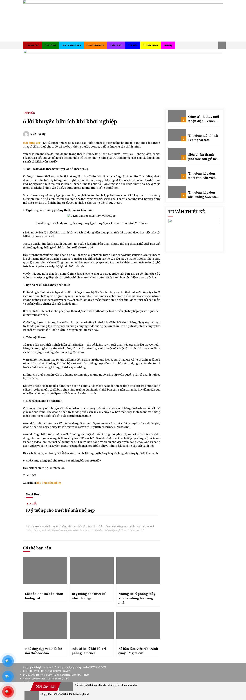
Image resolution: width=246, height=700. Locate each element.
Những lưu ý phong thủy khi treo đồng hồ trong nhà (136, 598)
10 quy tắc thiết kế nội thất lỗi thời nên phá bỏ (65, 694)
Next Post (33, 494)
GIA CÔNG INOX (95, 45)
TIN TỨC (132, 45)
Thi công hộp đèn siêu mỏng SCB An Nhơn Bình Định (202, 195)
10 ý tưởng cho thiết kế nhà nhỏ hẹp (60, 510)
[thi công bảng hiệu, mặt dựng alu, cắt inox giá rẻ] (123, 20)
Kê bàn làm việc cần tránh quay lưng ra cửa (138, 651)
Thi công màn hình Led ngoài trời (203, 138)
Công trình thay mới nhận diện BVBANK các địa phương (203, 119)
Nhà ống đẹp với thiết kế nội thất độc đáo (43, 651)
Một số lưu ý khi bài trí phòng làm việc (89, 651)
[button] (222, 45)
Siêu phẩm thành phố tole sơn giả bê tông (202, 157)
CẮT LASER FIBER (71, 45)
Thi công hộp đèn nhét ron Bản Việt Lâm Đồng (201, 176)
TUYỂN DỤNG (150, 45)
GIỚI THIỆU (116, 45)
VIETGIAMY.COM (98, 667)
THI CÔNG (50, 45)
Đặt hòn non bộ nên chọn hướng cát (44, 596)
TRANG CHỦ (32, 45)
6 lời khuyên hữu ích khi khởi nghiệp (70, 121)
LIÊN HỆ (168, 45)
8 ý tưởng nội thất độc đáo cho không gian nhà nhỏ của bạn (106, 685)
